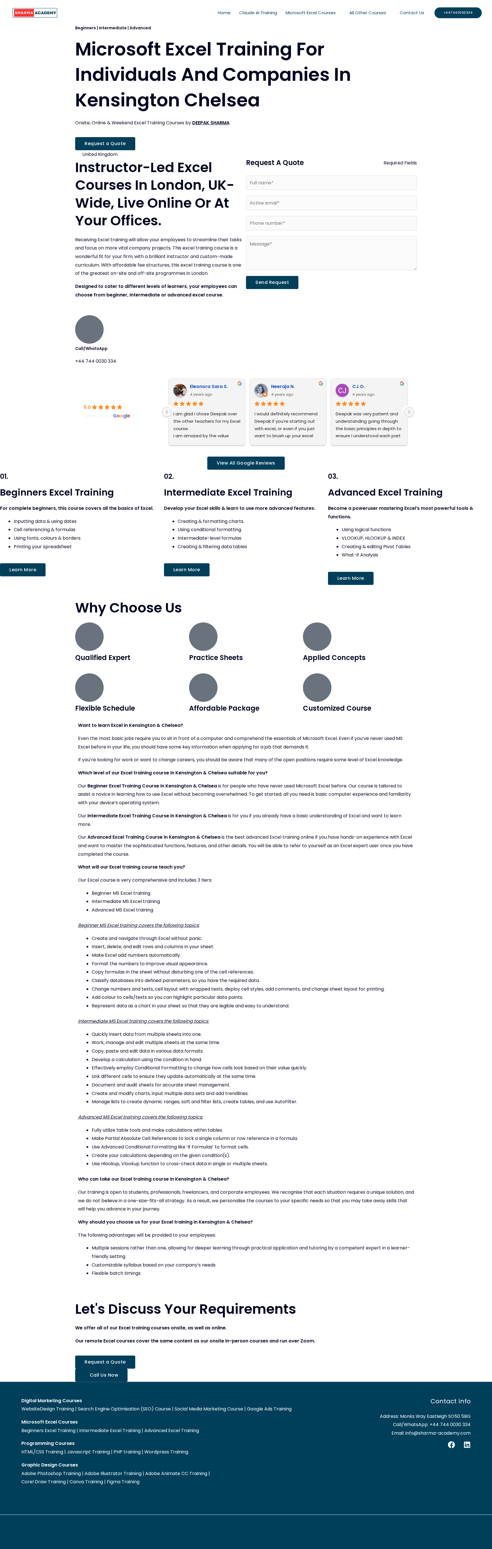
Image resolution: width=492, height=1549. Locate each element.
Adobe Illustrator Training (113, 1473)
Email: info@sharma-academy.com (431, 1433)
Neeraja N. (283, 386)
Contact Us (412, 13)
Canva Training (86, 1481)
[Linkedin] (467, 1444)
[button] (458, 12)
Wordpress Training (166, 1452)
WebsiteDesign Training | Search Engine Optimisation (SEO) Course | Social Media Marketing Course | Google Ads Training (156, 1409)
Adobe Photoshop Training (51, 1473)
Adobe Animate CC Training (176, 1473)
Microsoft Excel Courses (311, 13)
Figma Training (123, 1481)
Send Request (272, 282)
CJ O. (358, 386)
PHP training (127, 1452)
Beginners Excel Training (48, 1430)
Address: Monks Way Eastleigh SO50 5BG (425, 1416)
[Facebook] (451, 1444)
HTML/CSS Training (42, 1452)
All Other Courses (367, 13)
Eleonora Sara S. (209, 386)
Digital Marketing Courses (51, 1400)
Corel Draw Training (43, 1481)
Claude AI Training (258, 13)
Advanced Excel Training (171, 1430)
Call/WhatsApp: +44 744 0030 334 (432, 1424)
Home (224, 13)
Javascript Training (88, 1452)
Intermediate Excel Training (110, 1430)
